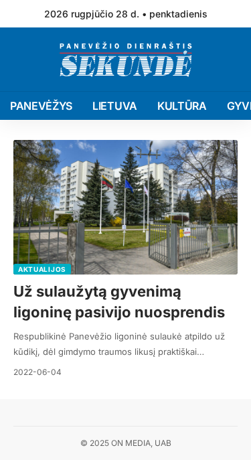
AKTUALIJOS (42, 269)
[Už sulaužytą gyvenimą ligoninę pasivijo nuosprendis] (125, 207)
